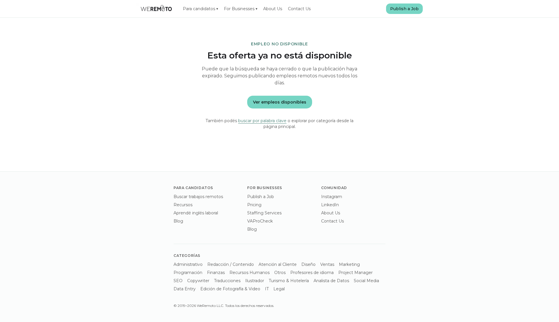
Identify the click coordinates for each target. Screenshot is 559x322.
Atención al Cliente (278, 264)
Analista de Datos (331, 280)
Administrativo (188, 264)
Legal (279, 288)
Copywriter (198, 280)
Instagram (331, 196)
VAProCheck (260, 221)
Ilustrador (254, 280)
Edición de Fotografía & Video (230, 288)
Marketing (349, 264)
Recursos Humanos (249, 272)
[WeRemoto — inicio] (156, 8)
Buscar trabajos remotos (198, 196)
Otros (280, 272)
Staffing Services (264, 213)
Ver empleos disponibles (279, 102)
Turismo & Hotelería (289, 280)
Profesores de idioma (312, 272)
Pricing (254, 204)
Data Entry (185, 288)
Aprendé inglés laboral (196, 213)
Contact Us (299, 8)
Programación (188, 272)
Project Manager (355, 272)
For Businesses (240, 8)
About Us (272, 8)
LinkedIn (330, 204)
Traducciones (227, 280)
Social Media (366, 280)
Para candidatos (200, 8)
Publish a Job (404, 8)
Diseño (308, 264)
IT (267, 288)
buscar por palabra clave (262, 120)
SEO (178, 280)
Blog (178, 221)
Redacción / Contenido (230, 264)
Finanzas (216, 272)
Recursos (183, 204)
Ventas (327, 264)
